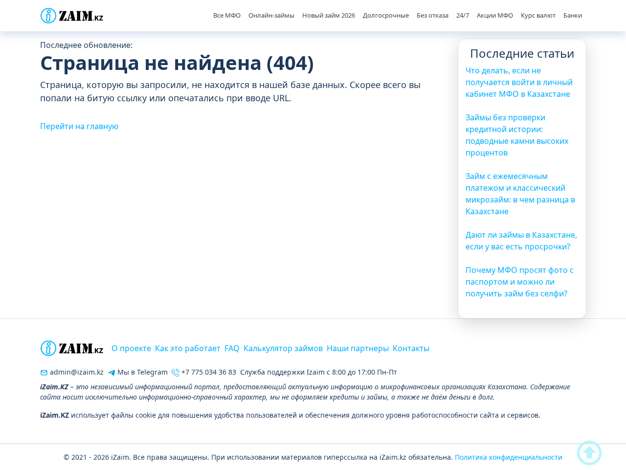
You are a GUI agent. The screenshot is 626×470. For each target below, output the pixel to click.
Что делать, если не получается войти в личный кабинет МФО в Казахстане (519, 82)
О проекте (131, 348)
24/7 (462, 15)
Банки (572, 15)
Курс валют (538, 15)
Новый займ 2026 (328, 15)
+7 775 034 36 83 (207, 372)
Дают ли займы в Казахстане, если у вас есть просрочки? (521, 240)
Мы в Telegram (141, 372)
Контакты (411, 348)
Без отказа (432, 15)
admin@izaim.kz (76, 372)
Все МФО (227, 15)
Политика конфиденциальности (508, 457)
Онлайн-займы (271, 15)
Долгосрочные (386, 15)
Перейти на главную (79, 126)
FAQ (232, 348)
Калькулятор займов (283, 348)
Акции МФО (495, 15)
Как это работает (188, 348)
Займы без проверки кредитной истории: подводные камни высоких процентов (517, 135)
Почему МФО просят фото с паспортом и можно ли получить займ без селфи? (520, 282)
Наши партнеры (358, 348)
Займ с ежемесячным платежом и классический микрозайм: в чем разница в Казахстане (520, 194)
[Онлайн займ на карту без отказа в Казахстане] (72, 15)
